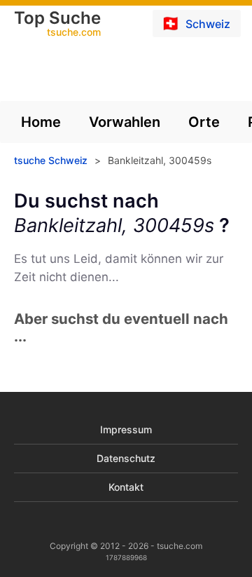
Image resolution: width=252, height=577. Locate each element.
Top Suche (57, 24)
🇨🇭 (195, 23)
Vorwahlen (124, 122)
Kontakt (126, 487)
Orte (204, 122)
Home (41, 122)
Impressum (126, 429)
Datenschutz (126, 458)
